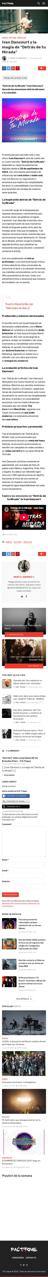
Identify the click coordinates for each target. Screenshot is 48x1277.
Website (6, 881)
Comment (6, 824)
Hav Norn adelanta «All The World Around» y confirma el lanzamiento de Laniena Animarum (27, 714)
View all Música (22, 999)
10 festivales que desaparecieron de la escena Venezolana (21, 1121)
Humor (4, 1079)
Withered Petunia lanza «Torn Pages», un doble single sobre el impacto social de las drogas (29, 733)
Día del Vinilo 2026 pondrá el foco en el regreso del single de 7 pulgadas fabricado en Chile (32, 944)
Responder (9, 775)
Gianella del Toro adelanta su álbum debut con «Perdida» (27, 682)
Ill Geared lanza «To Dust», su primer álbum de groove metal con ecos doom (32, 982)
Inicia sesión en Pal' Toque (14, 791)
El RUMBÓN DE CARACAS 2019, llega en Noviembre (21, 1162)
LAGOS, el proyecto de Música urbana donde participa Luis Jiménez (24, 1043)
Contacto (31, 1258)
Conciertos (7, 1157)
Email (5, 871)
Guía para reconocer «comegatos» (19, 1082)
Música (5, 37)
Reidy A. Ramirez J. (19, 58)
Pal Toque (20, 687)
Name (5, 860)
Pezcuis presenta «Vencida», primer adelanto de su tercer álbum (30, 924)
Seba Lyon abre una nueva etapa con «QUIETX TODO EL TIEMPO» (29, 697)
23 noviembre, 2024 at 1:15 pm (13, 764)
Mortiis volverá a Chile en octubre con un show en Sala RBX (32, 963)
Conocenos (18, 1258)
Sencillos (21, 37)
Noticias (12, 37)
